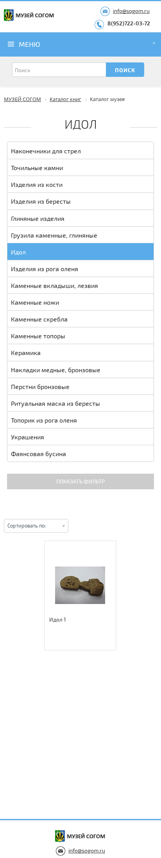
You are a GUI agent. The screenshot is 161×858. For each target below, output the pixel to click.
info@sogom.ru (131, 10)
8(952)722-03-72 (128, 23)
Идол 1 (57, 619)
